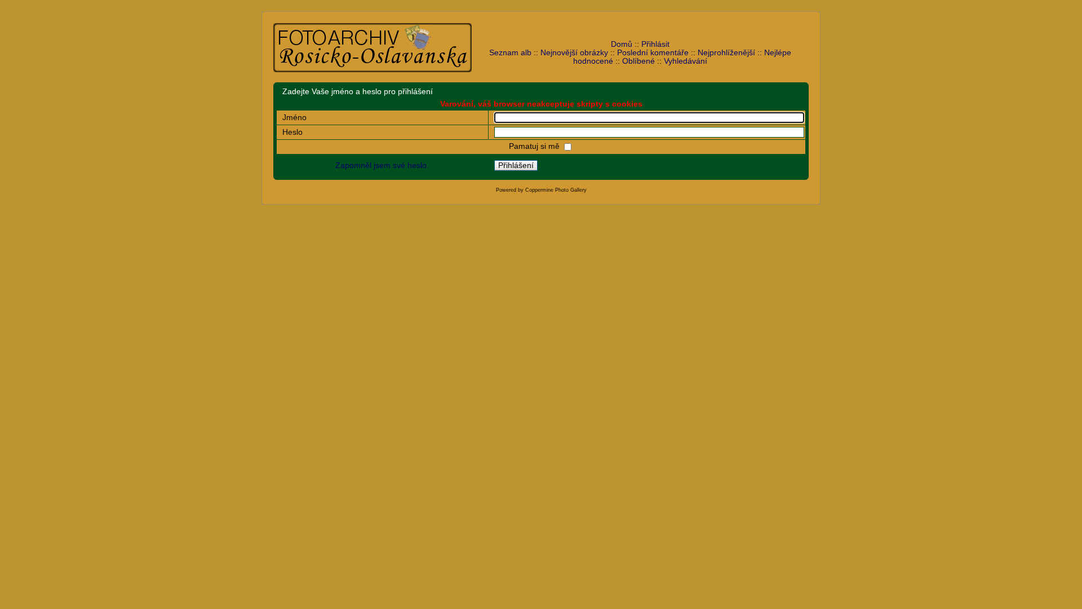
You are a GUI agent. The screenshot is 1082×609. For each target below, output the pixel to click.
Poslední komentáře (653, 52)
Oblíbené (638, 61)
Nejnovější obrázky (574, 52)
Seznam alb (510, 52)
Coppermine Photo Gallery (556, 190)
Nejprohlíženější (726, 52)
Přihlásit (655, 44)
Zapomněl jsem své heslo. (382, 165)
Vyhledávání (685, 61)
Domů (621, 44)
